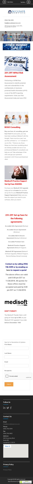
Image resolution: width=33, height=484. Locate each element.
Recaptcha (7, 370)
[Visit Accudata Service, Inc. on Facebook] (11, 408)
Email (6, 362)
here (8, 270)
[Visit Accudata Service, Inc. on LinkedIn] (4, 408)
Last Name (7, 353)
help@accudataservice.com (13, 23)
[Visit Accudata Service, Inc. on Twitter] (8, 408)
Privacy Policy (7, 470)
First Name (8, 344)
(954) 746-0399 (9, 20)
